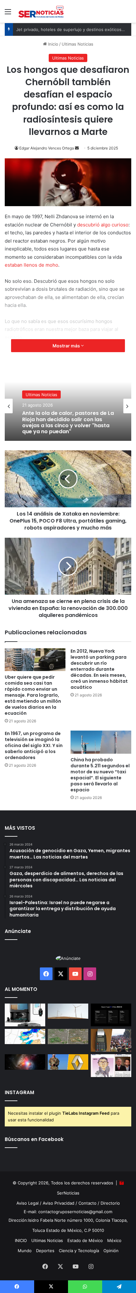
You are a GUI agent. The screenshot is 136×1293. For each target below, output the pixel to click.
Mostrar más (67, 345)
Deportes (45, 1250)
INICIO (21, 1240)
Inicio (52, 44)
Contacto (87, 1203)
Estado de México (85, 1240)
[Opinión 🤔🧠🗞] (111, 1065)
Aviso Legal (27, 1203)
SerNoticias (68, 1192)
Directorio (110, 1203)
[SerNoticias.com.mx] (41, 11)
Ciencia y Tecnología (79, 1250)
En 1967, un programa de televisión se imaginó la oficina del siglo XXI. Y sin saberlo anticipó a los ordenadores (34, 745)
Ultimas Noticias (77, 44)
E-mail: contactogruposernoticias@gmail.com (68, 1211)
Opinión (111, 1250)
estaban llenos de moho (31, 265)
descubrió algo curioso (102, 225)
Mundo (25, 1250)
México (114, 1240)
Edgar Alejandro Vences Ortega (46, 148)
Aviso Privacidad (58, 1203)
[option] (68, 406)
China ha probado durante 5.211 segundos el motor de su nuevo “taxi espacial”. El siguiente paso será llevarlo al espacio (100, 775)
